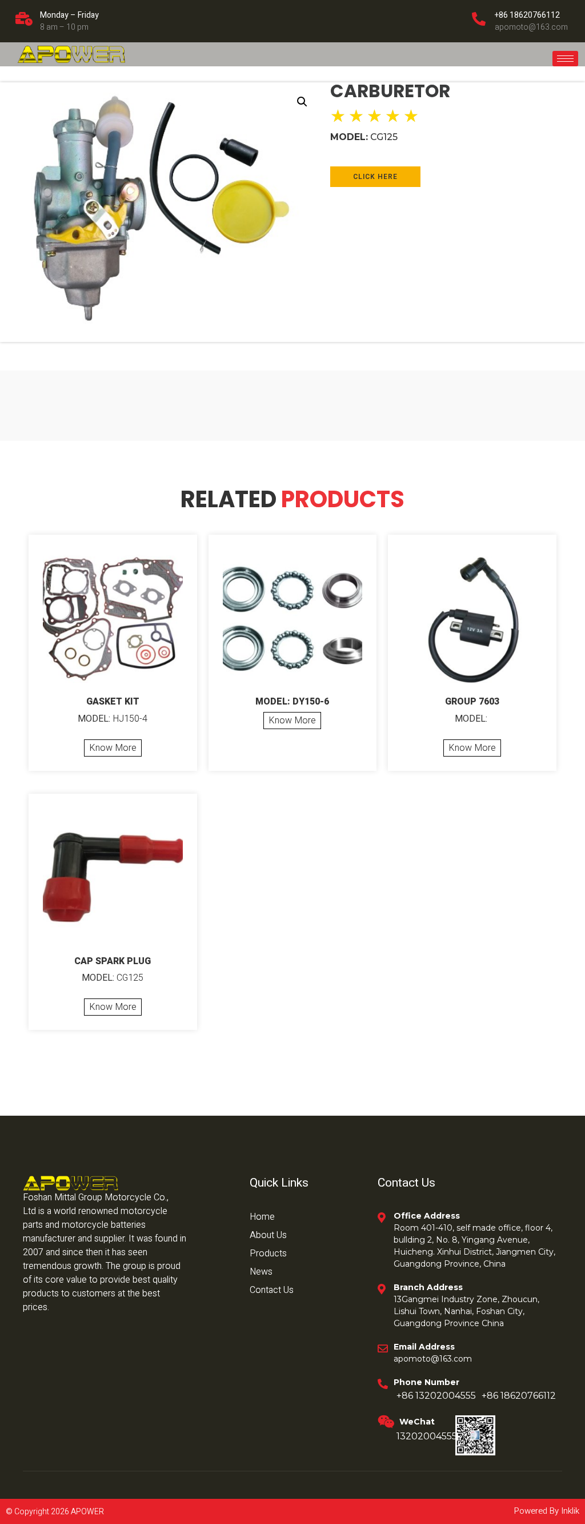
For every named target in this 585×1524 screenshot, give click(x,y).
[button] (302, 101)
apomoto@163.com (531, 27)
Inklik (569, 1511)
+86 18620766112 (527, 15)
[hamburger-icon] (565, 58)
